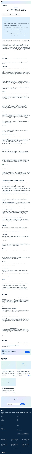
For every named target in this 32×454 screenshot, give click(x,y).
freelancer (13, 220)
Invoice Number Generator (14, 444)
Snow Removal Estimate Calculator (26, 446)
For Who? (2, 420)
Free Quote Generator (3, 440)
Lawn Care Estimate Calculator (25, 443)
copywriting (4, 299)
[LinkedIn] (21, 430)
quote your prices (5, 274)
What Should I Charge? (3, 445)
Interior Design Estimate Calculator (26, 440)
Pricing (2, 419)
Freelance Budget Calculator (14, 439)
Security (2, 423)
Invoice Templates (3, 429)
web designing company (14, 328)
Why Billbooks (3, 421)
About (17, 421)
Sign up (2, 428)
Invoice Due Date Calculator (14, 445)
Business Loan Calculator (14, 440)
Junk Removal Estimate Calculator (26, 447)
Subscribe (22, 404)
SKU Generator (3, 443)
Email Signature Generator (4, 444)
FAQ (17, 420)
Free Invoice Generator (4, 439)
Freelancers (2, 432)
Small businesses (3, 430)
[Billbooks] (16, 410)
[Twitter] (17, 430)
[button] (30, 2)
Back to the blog (5, 5)
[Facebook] (19, 430)
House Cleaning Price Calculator (26, 439)
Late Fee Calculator (13, 443)
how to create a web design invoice (13, 345)
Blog (17, 419)
